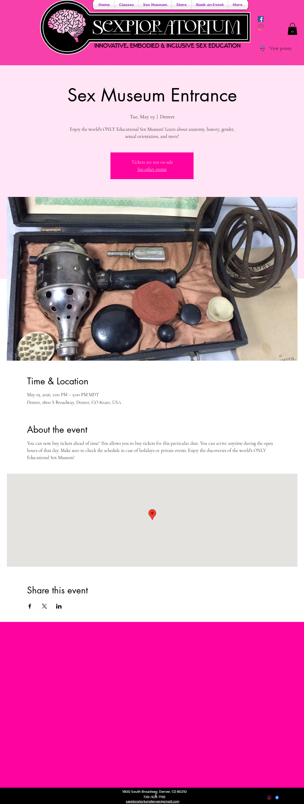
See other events (152, 169)
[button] (292, 29)
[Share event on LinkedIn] (59, 606)
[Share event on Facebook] (30, 606)
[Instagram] (261, 27)
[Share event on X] (44, 606)
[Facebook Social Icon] (261, 19)
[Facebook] (277, 797)
